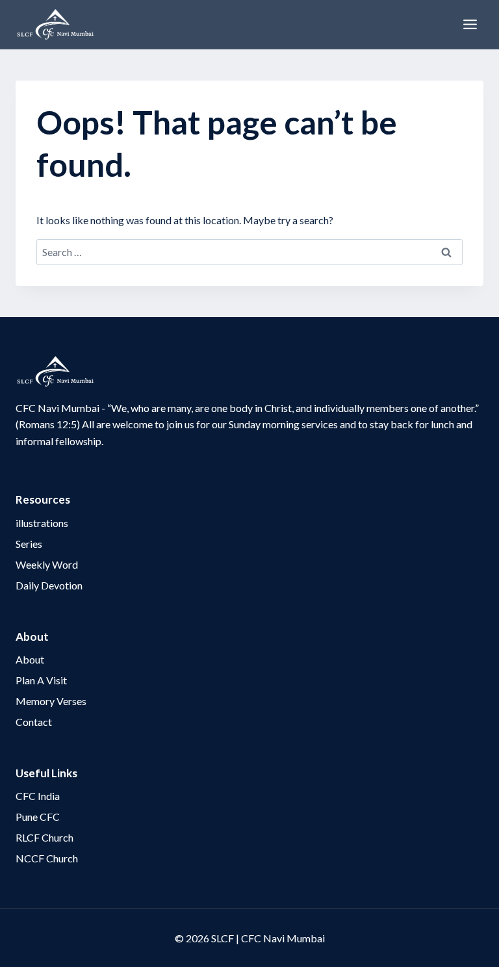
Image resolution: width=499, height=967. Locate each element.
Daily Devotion (49, 585)
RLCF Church (44, 837)
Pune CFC (38, 816)
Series (29, 543)
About (30, 659)
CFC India (38, 796)
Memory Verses (51, 701)
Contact (34, 722)
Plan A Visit (41, 680)
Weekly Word (47, 564)
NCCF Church (47, 858)
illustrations (42, 523)
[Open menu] (469, 24)
